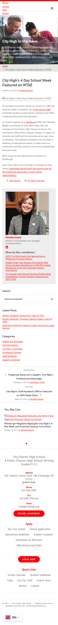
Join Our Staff (24, 580)
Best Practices (15, 180)
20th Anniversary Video (29, 545)
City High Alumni (10, 345)
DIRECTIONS (29, 482)
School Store (44, 580)
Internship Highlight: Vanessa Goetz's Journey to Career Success (28, 326)
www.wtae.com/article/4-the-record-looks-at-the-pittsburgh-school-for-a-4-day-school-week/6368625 (27, 172)
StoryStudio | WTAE (37, 382)
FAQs (10, 580)
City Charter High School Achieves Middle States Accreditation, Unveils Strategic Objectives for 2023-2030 (28, 277)
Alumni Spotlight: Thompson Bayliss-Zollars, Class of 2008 (27, 320)
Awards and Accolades (12, 341)
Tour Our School (17, 529)
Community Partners (11, 352)
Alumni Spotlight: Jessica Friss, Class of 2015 (23, 315)
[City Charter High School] (7, 8)
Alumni (23, 585)
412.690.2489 (28, 490)
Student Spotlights (11, 359)
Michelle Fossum (26, 90)
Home (5, 66)
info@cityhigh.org (29, 506)
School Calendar (17, 575)
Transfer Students (43, 534)
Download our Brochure (29, 540)
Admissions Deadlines (17, 534)
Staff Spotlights (9, 356)
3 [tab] (31, 443)
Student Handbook (40, 575)
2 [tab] (29, 443)
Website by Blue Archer (44, 603)
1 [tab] (26, 443)
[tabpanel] (29, 425)
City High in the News (36, 180)
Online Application (40, 529)
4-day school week (42, 109)
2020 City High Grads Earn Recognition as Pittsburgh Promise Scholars (25, 257)
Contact (35, 585)
